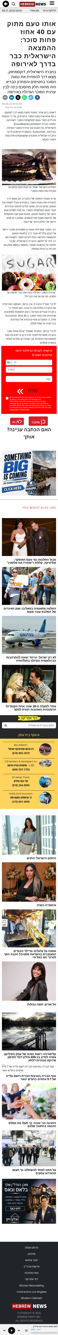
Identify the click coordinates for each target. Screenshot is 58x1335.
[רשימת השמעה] (26, 1330)
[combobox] (29, 725)
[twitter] (18, 97)
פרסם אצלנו (31, 1247)
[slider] (44, 1333)
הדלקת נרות (49, 10)
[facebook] (37, 97)
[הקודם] (4, 1330)
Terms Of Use (24, 409)
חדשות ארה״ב (32, 1266)
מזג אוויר (34, 10)
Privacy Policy (14, 409)
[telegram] (31, 97)
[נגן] (11, 1330)
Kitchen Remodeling (31, 1285)
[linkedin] (11, 97)
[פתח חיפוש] (13, 4)
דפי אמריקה (31, 1279)
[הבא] (19, 1330)
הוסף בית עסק (29, 735)
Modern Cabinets (31, 1298)
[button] (9, 362)
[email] (5, 97)
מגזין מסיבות (32, 1273)
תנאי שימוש (31, 1260)
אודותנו (31, 1254)
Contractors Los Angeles (32, 1292)
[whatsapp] (24, 97)
